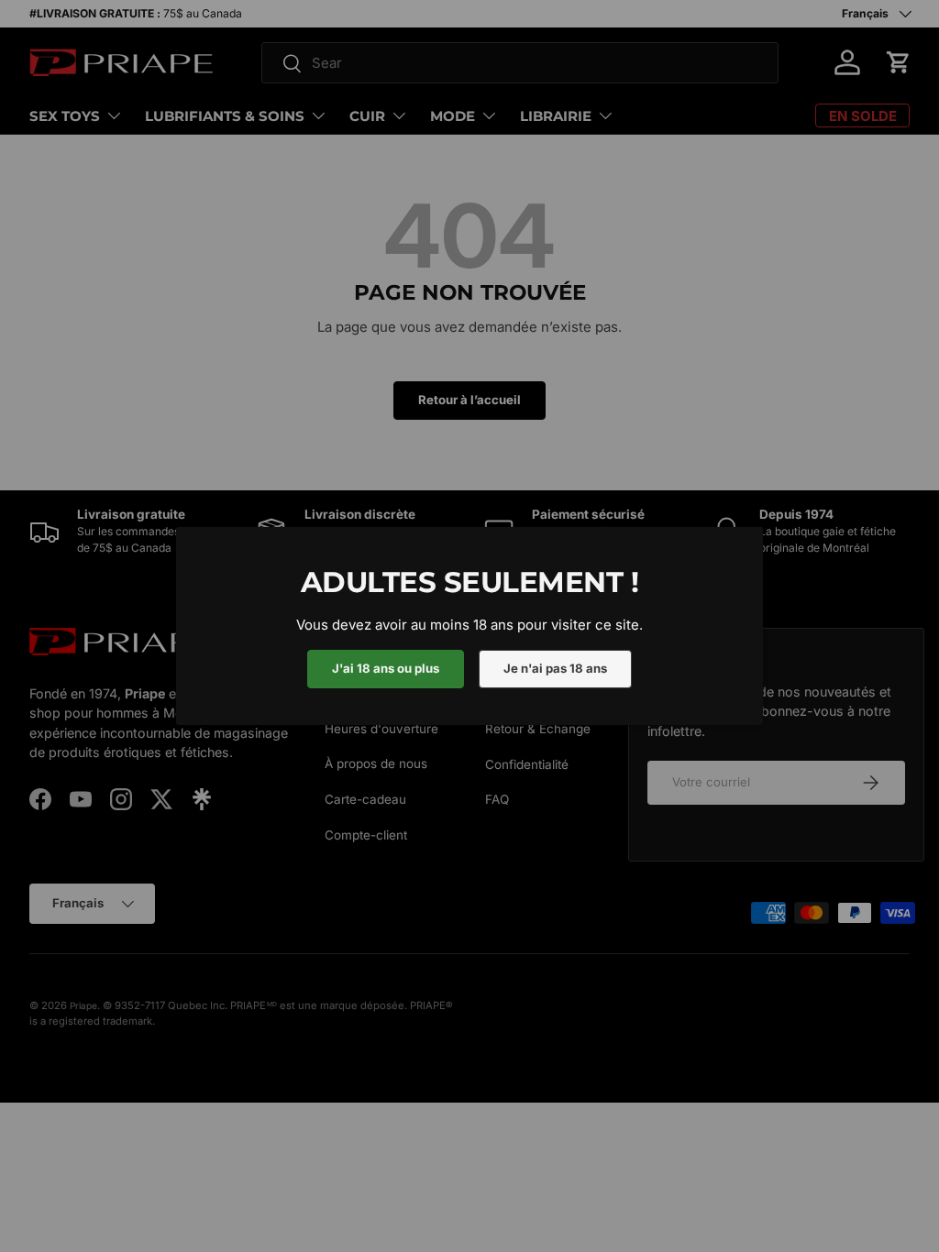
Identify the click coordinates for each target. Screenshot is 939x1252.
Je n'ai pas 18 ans (555, 668)
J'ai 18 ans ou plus (385, 668)
